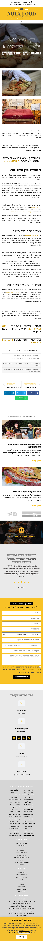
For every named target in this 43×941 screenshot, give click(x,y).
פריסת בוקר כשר (28, 799)
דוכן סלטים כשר (14, 797)
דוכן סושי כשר (28, 797)
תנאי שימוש (21, 891)
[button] (21, 21)
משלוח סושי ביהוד (22, 916)
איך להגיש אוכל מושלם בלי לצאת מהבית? (21, 906)
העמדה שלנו (21, 845)
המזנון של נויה (28, 812)
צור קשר (21, 884)
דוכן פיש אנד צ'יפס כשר (14, 821)
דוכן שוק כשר (14, 809)
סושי (21, 848)
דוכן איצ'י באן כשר (15, 824)
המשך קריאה (36, 461)
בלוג (21, 879)
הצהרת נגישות (22, 886)
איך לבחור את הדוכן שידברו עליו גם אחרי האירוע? (21, 901)
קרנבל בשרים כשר (15, 790)
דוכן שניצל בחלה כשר (15, 836)
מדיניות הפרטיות (32, 670)
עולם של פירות (21, 899)
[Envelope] (14, 738)
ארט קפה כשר (15, 831)
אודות (21, 882)
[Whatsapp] (24, 738)
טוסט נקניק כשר (28, 807)
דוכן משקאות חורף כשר (28, 824)
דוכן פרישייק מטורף (14, 828)
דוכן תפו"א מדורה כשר (15, 816)
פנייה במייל (21, 772)
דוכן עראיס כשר (28, 790)
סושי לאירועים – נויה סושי (21, 862)
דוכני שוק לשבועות (15, 812)
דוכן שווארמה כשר (28, 816)
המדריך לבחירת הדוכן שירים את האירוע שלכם (21, 913)
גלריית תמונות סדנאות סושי (21, 857)
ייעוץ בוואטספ (21, 729)
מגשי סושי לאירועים (21, 855)
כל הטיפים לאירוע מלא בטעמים (21, 904)
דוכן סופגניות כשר (15, 795)
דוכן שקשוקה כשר (15, 807)
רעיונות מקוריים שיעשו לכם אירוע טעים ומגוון (21, 908)
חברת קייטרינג (36, 207)
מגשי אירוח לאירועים (21, 843)
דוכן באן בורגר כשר (28, 809)
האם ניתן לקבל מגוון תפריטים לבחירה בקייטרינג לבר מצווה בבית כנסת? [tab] (21, 370)
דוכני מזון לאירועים (31, 236)
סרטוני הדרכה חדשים (22, 853)
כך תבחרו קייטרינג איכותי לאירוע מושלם (21, 911)
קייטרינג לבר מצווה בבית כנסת (21, 212)
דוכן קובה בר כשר (15, 833)
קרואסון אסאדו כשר (14, 819)
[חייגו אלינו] (21, 703)
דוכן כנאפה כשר (28, 819)
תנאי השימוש (8, 667)
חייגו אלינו (21, 711)
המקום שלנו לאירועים (28, 795)
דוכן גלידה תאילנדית (28, 836)
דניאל (21, 754)
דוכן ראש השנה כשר (28, 814)
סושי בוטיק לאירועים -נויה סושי (27, 492)
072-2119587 (11, 160)
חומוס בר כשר (28, 826)
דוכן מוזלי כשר (28, 802)
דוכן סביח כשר (28, 828)
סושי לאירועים (21, 872)
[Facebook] (29, 738)
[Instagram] (19, 738)
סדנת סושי (21, 865)
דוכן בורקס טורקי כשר (15, 799)
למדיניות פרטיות (24, 932)
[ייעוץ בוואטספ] (21, 721)
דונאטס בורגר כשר (15, 804)
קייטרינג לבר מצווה (12, 292)
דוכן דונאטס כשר (21, 850)
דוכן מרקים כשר (28, 833)
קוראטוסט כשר (15, 826)
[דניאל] (21, 746)
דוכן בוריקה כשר (28, 792)
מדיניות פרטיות (21, 889)
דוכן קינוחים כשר (28, 831)
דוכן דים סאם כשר (28, 821)
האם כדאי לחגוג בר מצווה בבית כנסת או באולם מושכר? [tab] (21, 364)
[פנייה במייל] (21, 764)
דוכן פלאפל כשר (14, 792)
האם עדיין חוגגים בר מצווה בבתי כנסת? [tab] (25, 355)
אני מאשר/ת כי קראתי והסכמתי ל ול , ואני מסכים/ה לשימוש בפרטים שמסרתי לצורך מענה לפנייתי (22, 669)
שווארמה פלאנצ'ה (15, 802)
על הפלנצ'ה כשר (28, 804)
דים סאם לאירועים (21, 860)
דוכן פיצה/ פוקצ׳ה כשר (14, 814)
